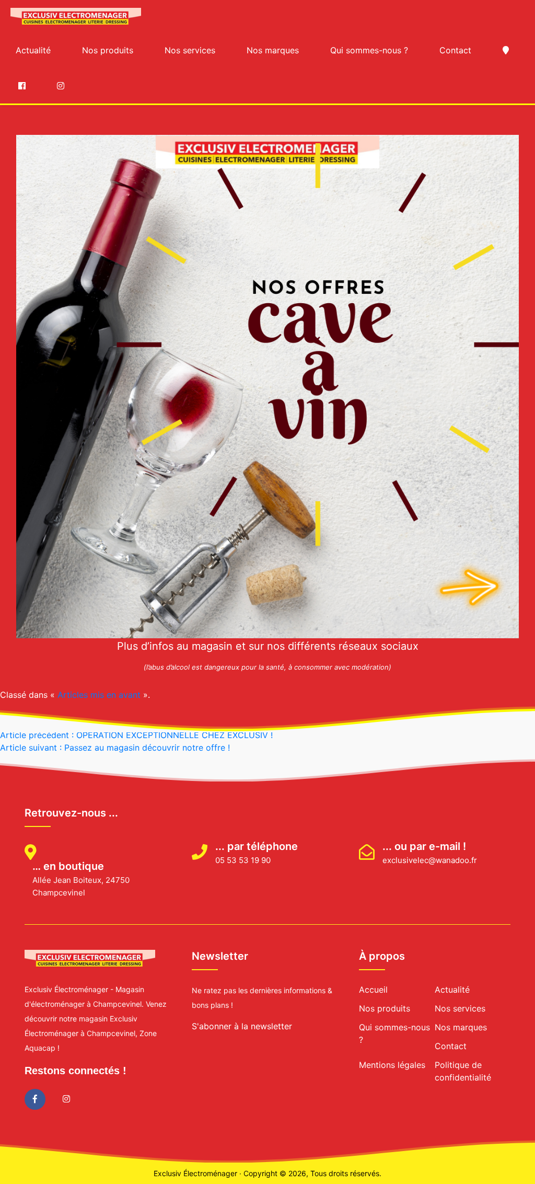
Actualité (33, 50)
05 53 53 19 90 (243, 860)
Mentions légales (392, 1065)
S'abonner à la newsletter (242, 1026)
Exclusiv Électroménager (195, 1173)
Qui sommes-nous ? (369, 50)
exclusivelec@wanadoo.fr (429, 860)
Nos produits (107, 50)
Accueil (373, 989)
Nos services (190, 50)
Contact (455, 50)
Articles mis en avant (99, 694)
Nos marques (273, 50)
